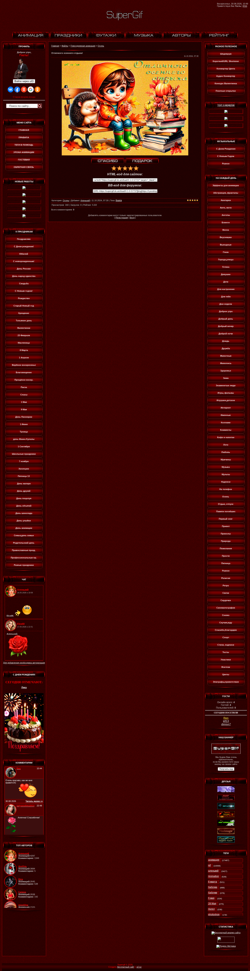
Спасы (23, 394)
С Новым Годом (225, 156)
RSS (245, 6)
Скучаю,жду (225, 622)
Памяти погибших (225, 511)
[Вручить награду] (142, 161)
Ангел (211, 909)
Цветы (225, 674)
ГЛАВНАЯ (24, 130)
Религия (225, 578)
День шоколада (23, 513)
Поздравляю (23, 239)
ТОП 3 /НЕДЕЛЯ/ (226, 105)
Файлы (65, 46)
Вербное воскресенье (24, 365)
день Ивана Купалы (23, 439)
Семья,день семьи (24, 535)
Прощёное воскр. (23, 380)
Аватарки (226, 200)
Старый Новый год (23, 306)
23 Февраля (24, 335)
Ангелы (226, 215)
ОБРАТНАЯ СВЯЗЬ (24, 167)
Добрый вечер (226, 326)
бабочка (212, 887)
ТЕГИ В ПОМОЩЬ (23, 145)
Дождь (225, 341)
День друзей (23, 491)
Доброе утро (226, 311)
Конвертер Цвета (226, 68)
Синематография (225, 608)
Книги (119, 200)
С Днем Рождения (225, 149)
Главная (55, 46)
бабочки (212, 892)
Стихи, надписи (225, 645)
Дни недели (225, 304)
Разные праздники (24, 565)
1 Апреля (24, 357)
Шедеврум (225, 54)
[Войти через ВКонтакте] (10, 89)
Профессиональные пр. (24, 557)
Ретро (226, 585)
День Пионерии (23, 417)
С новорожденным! (23, 261)
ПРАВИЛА (24, 137)
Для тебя (225, 296)
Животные (225, 356)
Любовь (225, 452)
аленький (213, 870)
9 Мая (24, 409)
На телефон (225, 489)
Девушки (225, 274)
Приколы (226, 533)
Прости (226, 556)
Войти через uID (24, 81)
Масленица (24, 343)
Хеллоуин (24, 469)
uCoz (139, 967)
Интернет (226, 408)
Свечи (225, 593)
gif (209, 865)
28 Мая (212, 903)
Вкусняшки (226, 237)
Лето (225, 445)
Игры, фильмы (226, 393)
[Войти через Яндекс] (24, 89)
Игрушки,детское (226, 400)
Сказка (225, 615)
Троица (24, 432)
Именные (226, 415)
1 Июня (24, 424)
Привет (226, 526)
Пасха (24, 387)
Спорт (225, 637)
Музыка (226, 467)
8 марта (212, 881)
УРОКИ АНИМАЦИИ (23, 152)
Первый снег (226, 519)
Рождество (24, 298)
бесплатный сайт (125, 967)
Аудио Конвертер (225, 76)
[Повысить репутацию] (107, 161)
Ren (226, 717)
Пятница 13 (24, 476)
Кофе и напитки (225, 437)
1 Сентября (24, 446)
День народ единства (23, 276)
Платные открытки (226, 91)
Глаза (226, 252)
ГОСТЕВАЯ (24, 160)
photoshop (214, 914)
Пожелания (226, 548)
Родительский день (23, 543)
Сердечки (226, 600)
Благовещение (24, 372)
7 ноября (24, 461)
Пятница (225, 563)
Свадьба (24, 283)
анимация (213, 859)
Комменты (225, 430)
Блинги (226, 222)
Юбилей (23, 254)
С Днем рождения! (24, 246)
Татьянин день (24, 320)
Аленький (85, 200)
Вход (132, 217)
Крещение (23, 313)
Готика (225, 267)
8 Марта (24, 350)
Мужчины (226, 459)
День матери (24, 483)
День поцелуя (23, 498)
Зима (226, 378)
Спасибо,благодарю (226, 630)
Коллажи (225, 422)
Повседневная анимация (83, 46)
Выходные (225, 245)
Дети (225, 282)
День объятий (23, 506)
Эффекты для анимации (225, 185)
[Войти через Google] (31, 89)
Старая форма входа (24, 97)
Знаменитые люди (226, 385)
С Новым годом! (24, 291)
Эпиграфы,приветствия (226, 682)
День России (24, 269)
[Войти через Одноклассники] (37, 89)
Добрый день (225, 319)
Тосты (225, 652)
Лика (24, 687)
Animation (213, 876)
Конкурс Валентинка (226, 83)
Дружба (226, 348)
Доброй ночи (226, 333)
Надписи (225, 482)
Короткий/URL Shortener (226, 61)
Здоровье (225, 370)
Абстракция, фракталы (225, 193)
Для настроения (225, 289)
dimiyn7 (226, 724)
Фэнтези (225, 667)
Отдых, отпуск (225, 504)
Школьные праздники (24, 454)
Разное (225, 163)
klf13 (226, 721)
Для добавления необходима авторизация (24, 663)
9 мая (211, 898)
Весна (225, 230)
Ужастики (226, 659)
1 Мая (24, 402)
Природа (225, 541)
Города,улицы (225, 259)
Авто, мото (226, 207)
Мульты (226, 474)
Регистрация (121, 217)
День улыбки (24, 520)
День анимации (23, 528)
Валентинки (23, 328)
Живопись (225, 363)
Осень (101, 46)
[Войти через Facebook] (17, 89)
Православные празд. (24, 550)
